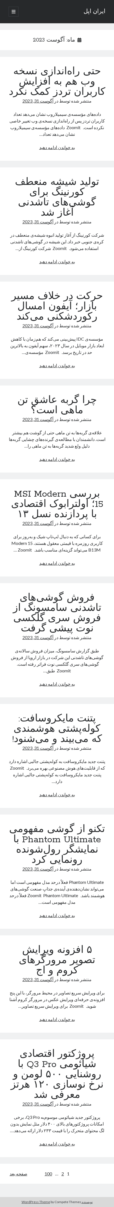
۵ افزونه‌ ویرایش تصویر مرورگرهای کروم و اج (57, 961)
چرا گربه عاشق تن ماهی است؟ (57, 406)
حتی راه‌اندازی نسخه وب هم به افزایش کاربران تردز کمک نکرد (57, 82)
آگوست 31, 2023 (37, 100)
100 (48, 1173)
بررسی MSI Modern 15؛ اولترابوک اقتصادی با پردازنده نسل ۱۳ (57, 504)
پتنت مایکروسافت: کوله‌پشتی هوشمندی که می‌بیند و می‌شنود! (57, 729)
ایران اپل (94, 11)
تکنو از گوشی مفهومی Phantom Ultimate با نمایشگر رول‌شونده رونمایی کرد (57, 845)
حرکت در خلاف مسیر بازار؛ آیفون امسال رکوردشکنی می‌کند (57, 307)
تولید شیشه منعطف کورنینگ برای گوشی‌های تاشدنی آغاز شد (57, 198)
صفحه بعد (18, 1173)
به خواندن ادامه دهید (57, 147)
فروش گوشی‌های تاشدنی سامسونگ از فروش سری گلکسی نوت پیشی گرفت (57, 613)
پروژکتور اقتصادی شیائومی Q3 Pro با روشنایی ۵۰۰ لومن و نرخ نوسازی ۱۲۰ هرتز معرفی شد (57, 1074)
